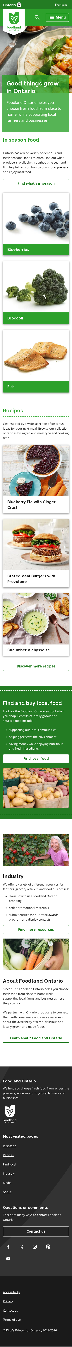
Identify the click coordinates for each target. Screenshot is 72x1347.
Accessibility (11, 1292)
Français (61, 5)
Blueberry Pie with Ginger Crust (31, 505)
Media (7, 1183)
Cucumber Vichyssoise (28, 650)
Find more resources (36, 929)
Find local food (36, 758)
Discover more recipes (36, 666)
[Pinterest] (48, 1247)
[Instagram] (35, 1247)
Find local (9, 1164)
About (7, 1192)
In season (9, 1146)
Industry (9, 1173)
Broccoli (15, 318)
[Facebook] (8, 1247)
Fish (11, 387)
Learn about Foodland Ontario (36, 1038)
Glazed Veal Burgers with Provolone (31, 579)
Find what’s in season (36, 183)
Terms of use (12, 1320)
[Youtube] (8, 1259)
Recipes (8, 1155)
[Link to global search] (37, 17)
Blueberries (18, 249)
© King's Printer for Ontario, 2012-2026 (30, 1330)
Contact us (36, 1231)
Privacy (8, 1301)
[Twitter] (21, 1247)
